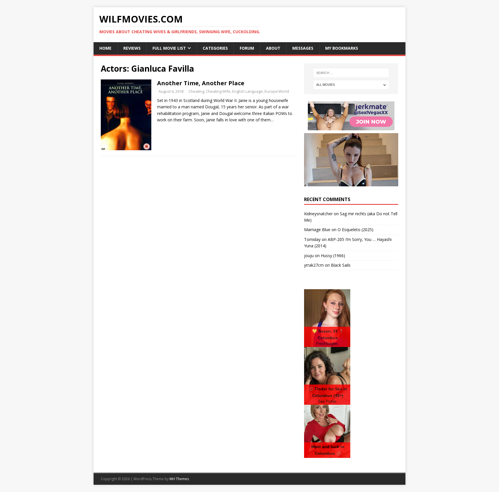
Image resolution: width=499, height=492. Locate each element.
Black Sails (341, 265)
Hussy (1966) (333, 255)
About (273, 48)
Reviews (132, 48)
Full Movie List (169, 48)
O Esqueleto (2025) (355, 229)
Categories (215, 48)
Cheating (196, 91)
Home (105, 48)
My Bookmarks (341, 48)
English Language (247, 91)
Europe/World (277, 91)
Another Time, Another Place (200, 83)
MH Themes (179, 478)
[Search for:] (351, 73)
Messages (302, 48)
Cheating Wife (218, 91)
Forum (247, 48)
